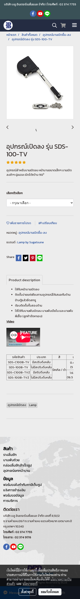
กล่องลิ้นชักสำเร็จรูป (17, 465)
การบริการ (10, 500)
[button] (53, 25)
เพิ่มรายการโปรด (20, 223)
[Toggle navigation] (74, 25)
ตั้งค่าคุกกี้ (27, 592)
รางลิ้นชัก (10, 454)
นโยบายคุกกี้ (30, 584)
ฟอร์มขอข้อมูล (13, 495)
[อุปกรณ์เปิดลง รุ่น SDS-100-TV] (40, 83)
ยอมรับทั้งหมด (50, 592)
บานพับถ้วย (11, 459)
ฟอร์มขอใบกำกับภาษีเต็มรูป (22, 484)
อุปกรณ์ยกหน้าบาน (16, 470)
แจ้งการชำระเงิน (14, 489)
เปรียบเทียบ (49, 223)
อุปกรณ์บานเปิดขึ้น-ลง (33, 232)
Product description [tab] (24, 279)
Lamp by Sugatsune (30, 242)
